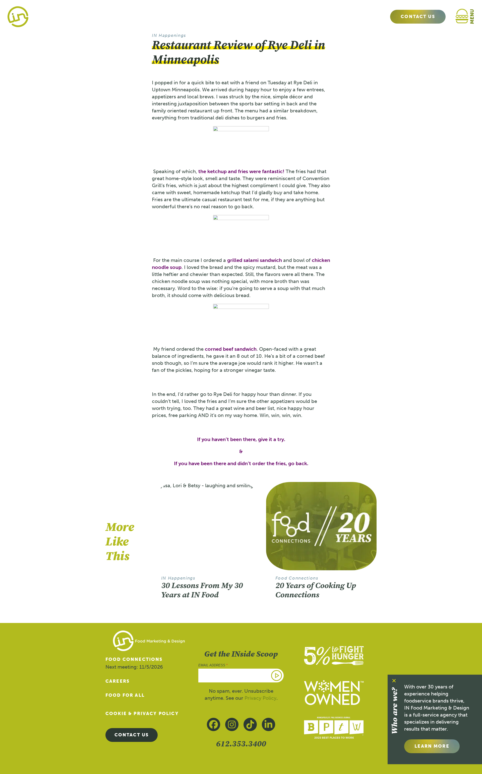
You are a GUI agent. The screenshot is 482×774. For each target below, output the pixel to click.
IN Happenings (169, 35)
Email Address (212, 665)
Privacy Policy (260, 698)
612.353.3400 (241, 743)
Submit (277, 675)
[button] (467, 17)
